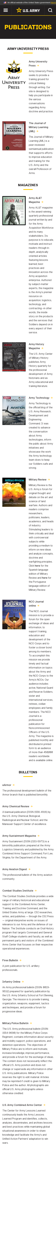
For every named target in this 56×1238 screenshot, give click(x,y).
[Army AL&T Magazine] (14, 224)
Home (11, 1220)
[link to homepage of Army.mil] (28, 10)
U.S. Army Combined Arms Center (22, 1105)
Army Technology (39, 397)
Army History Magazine (36, 346)
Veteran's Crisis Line (37, 1228)
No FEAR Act (13, 1228)
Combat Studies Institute (17, 890)
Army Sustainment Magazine (19, 835)
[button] (2, 7)
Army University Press (38, 63)
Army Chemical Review (15, 806)
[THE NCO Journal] (14, 628)
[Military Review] (14, 505)
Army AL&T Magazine (35, 200)
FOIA (49, 1224)
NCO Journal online (36, 603)
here (37, 565)
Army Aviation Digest (14, 869)
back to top (47, 1229)
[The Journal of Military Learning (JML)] (14, 149)
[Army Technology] (14, 424)
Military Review (38, 479)
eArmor (6, 785)
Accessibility (33, 1224)
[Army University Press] (14, 87)
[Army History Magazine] (14, 370)
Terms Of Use (11, 1224)
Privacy (43, 1220)
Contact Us (26, 1220)
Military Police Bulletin (15, 1023)
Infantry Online (11, 981)
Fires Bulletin (10, 960)
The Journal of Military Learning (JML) (38, 127)
